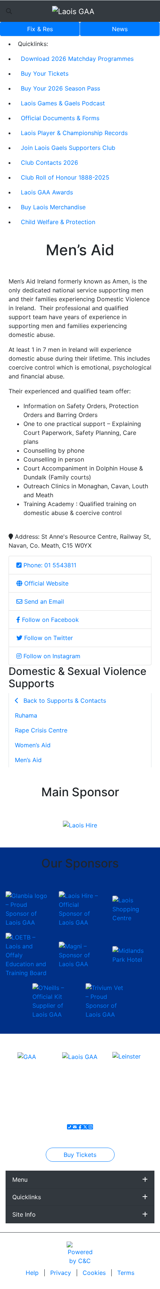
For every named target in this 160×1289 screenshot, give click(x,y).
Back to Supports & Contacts (64, 700)
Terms (125, 1272)
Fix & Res (40, 29)
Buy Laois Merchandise (53, 207)
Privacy (61, 1272)
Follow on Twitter (47, 638)
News (120, 29)
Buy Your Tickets (44, 73)
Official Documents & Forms (60, 118)
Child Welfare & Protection (58, 222)
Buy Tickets (80, 1154)
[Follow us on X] (85, 1127)
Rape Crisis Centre (41, 730)
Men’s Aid (28, 760)
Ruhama (26, 715)
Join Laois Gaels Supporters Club (68, 147)
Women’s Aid (33, 745)
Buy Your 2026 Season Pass (60, 88)
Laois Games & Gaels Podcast (63, 103)
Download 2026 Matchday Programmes (77, 58)
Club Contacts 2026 (49, 162)
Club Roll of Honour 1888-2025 (65, 177)
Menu (20, 1179)
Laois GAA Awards (47, 192)
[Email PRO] (74, 1127)
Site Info (24, 1214)
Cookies (94, 1272)
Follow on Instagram (51, 656)
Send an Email (43, 601)
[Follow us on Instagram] (90, 1127)
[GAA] (26, 1056)
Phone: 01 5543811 (49, 565)
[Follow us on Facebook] (80, 1127)
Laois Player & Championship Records (74, 133)
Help (33, 1272)
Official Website (45, 583)
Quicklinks (26, 1197)
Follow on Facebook (49, 619)
